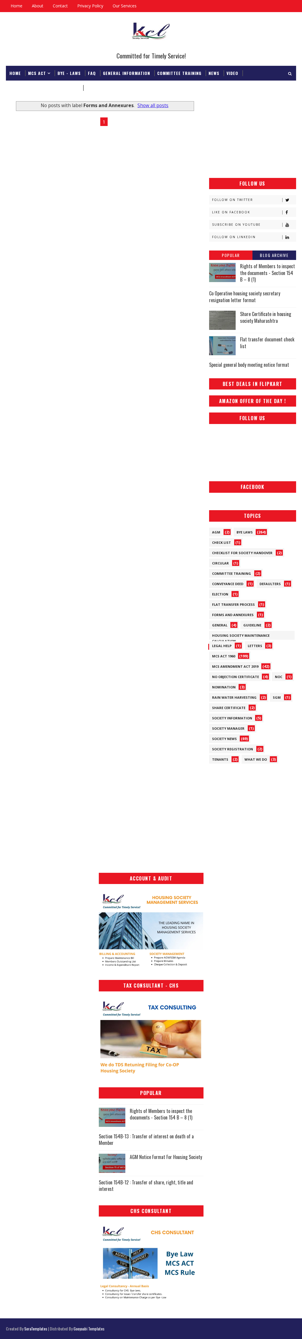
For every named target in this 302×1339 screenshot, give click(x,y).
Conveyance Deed (227, 584)
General (219, 625)
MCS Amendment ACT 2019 (235, 666)
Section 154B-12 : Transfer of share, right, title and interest (146, 1185)
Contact (60, 6)
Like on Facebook (231, 212)
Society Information (232, 718)
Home (16, 6)
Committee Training (179, 73)
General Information (126, 73)
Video (232, 73)
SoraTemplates (35, 1328)
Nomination (224, 687)
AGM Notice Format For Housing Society (166, 1156)
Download (97, 88)
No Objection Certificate (235, 677)
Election (220, 594)
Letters (255, 646)
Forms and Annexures (233, 615)
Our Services (125, 6)
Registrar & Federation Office (44, 88)
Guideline (252, 625)
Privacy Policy (90, 6)
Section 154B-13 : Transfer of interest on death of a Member (146, 1139)
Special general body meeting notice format (249, 364)
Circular (220, 563)
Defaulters (270, 584)
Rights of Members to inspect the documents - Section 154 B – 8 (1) (267, 273)
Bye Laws (245, 532)
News (214, 73)
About (37, 6)
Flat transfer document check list (267, 342)
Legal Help (222, 646)
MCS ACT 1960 (223, 656)
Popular (231, 255)
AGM (216, 532)
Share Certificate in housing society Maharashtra (265, 317)
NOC (278, 677)
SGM (277, 697)
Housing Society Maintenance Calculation (241, 636)
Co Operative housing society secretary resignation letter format (244, 296)
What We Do (255, 759)
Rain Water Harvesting (234, 697)
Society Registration (232, 749)
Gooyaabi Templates (88, 1328)
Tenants (220, 759)
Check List (221, 542)
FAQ (92, 73)
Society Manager (228, 728)
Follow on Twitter (232, 200)
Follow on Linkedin (234, 237)
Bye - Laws (69, 73)
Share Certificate (228, 707)
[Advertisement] (252, 135)
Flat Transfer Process (233, 604)
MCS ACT (37, 73)
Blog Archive (274, 255)
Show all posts (152, 105)
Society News (224, 738)
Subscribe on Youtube (236, 224)
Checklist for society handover (242, 553)
